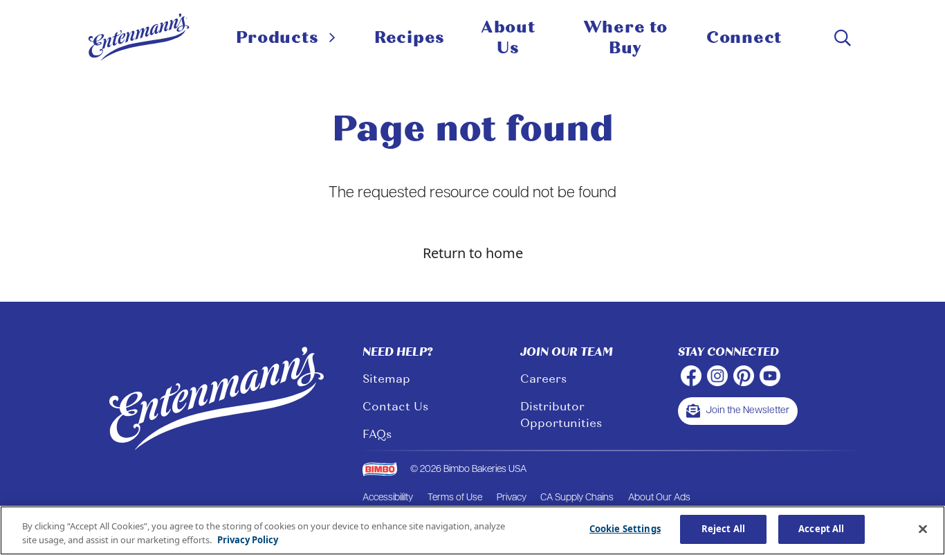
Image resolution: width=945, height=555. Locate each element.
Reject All (723, 528)
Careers (543, 378)
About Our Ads (659, 498)
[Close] (923, 528)
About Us (508, 37)
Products (277, 37)
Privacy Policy (247, 540)
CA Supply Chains (577, 498)
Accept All (821, 528)
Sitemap (386, 378)
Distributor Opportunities (561, 415)
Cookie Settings (625, 528)
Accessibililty (388, 498)
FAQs (377, 434)
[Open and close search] (843, 37)
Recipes (409, 37)
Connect (744, 37)
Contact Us (395, 406)
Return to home (473, 253)
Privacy (511, 498)
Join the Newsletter (747, 411)
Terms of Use (455, 498)
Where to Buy (625, 37)
